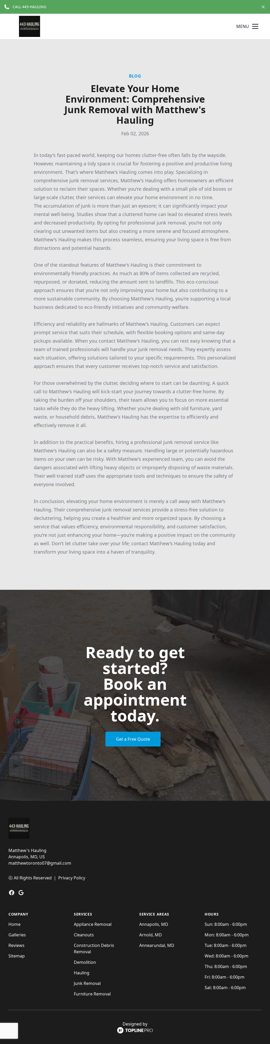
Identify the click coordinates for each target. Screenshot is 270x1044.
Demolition (85, 962)
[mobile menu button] (255, 26)
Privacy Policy (71, 878)
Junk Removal (87, 983)
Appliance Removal (93, 924)
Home (14, 924)
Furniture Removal (92, 994)
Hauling (81, 973)
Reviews (16, 945)
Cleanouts (84, 935)
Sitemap (16, 956)
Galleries (17, 935)
